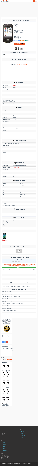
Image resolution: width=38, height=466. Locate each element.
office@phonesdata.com (6, 458)
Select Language (4, 463)
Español (12, 463)
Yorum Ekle (19, 267)
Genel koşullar (23, 435)
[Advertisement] (19, 9)
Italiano (22, 463)
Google (11, 350)
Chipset (4, 446)
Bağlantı (20, 61)
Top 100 (4, 448)
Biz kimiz (22, 431)
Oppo (3, 354)
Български (29, 463)
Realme (7, 352)
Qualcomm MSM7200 (16, 167)
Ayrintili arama (5, 450)
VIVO (11, 352)
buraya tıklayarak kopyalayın (22, 64)
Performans (16, 61)
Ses (21, 61)
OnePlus (3, 352)
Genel (7, 61)
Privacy (22, 437)
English (10, 463)
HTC (16, 25)
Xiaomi (11, 348)
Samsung (8, 348)
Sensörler (24, 61)
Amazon (15, 93)
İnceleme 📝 (27, 40)
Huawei (3, 350)
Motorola (8, 350)
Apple (3, 348)
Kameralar (12, 61)
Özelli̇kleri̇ (4, 442)
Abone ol (9, 359)
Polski (26, 463)
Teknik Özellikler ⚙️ (16, 40)
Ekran (10, 61)
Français (17, 463)
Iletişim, (22, 433)
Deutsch (14, 463)
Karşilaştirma (4, 444)
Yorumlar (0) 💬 (22, 40)
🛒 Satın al (17, 43)
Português (24, 463)
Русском (19, 463)
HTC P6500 (14, 85)
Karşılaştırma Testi (29, 61)
